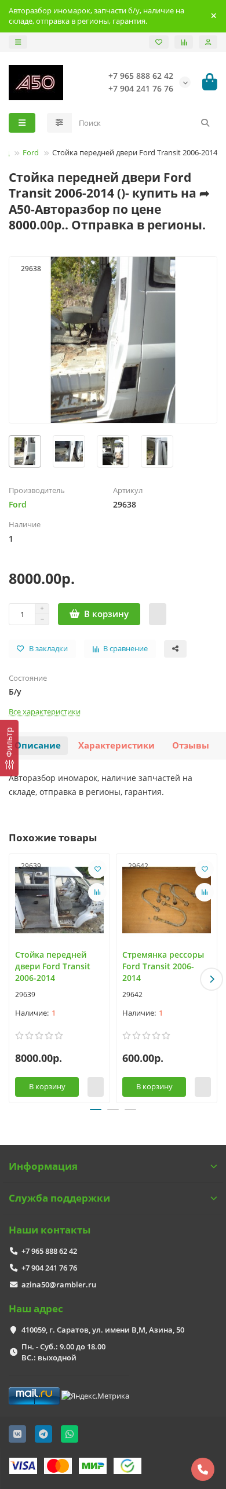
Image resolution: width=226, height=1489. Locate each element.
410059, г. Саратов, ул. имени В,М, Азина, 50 (102, 1329)
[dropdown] (18, 42)
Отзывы (190, 745)
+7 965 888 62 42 (49, 1251)
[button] (14, 979)
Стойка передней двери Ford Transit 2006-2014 (52, 966)
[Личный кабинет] (208, 42)
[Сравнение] (183, 42)
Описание (37, 745)
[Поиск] (205, 123)
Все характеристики (45, 711)
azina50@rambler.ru (58, 1284)
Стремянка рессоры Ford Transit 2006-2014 (163, 966)
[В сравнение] (97, 892)
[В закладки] (97, 869)
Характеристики (116, 745)
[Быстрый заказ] (157, 614)
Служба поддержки (59, 1198)
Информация (43, 1166)
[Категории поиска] (59, 123)
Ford (31, 152)
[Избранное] (159, 42)
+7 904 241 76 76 (49, 1267)
